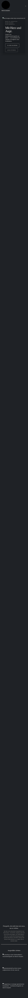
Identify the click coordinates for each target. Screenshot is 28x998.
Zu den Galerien (12, 45)
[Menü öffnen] (25, 6)
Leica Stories (11, 50)
